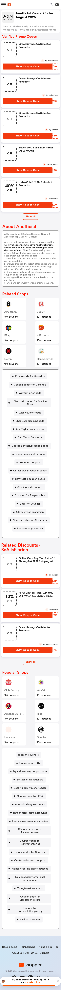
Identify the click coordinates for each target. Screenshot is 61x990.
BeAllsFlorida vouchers (30, 779)
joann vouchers (30, 754)
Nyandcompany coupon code (30, 771)
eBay (7, 335)
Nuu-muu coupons (30, 462)
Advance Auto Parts (16, 714)
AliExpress (43, 335)
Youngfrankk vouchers (30, 888)
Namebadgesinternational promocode (30, 878)
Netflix (8, 359)
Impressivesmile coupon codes (30, 821)
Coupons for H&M (30, 763)
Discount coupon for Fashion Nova (30, 403)
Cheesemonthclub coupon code (29, 445)
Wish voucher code (30, 412)
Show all (30, 216)
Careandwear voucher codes (30, 470)
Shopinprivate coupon (29, 487)
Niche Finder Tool (48, 947)
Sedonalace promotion (30, 528)
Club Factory (11, 690)
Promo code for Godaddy (30, 376)
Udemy (41, 312)
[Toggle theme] (57, 5)
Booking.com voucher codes (30, 788)
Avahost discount (30, 919)
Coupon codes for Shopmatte (30, 520)
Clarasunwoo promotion (30, 512)
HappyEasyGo (45, 359)
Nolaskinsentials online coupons (30, 868)
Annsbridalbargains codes (30, 804)
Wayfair (41, 690)
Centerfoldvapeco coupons (30, 860)
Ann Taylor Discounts (30, 437)
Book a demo (9, 947)
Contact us (31, 953)
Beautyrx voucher (30, 503)
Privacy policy (32, 971)
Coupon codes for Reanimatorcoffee (29, 842)
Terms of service (48, 971)
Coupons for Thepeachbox (30, 495)
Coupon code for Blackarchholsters (30, 898)
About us (17, 953)
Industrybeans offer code (30, 454)
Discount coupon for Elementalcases (30, 831)
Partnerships (28, 947)
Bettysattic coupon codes (30, 479)
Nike (39, 714)
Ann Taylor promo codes (30, 429)
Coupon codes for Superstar (30, 852)
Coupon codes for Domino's (30, 384)
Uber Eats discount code (30, 421)
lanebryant (10, 737)
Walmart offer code (30, 393)
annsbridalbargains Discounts (30, 812)
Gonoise (41, 737)
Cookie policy (32, 982)
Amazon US (10, 312)
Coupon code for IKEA (30, 796)
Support (44, 953)
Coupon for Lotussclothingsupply (30, 909)
